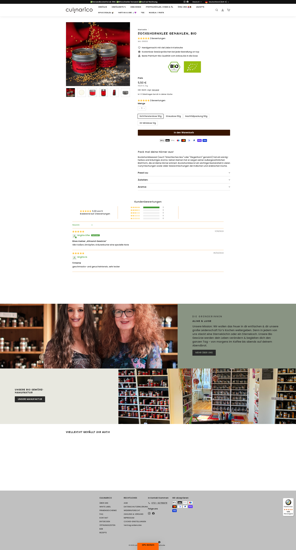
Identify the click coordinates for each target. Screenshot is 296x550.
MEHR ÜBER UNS (204, 352)
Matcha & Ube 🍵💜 (127, 13)
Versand (155, 90)
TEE (142, 13)
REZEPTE (200, 7)
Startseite (142, 29)
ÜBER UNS (103, 503)
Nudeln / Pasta (156, 13)
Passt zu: (143, 172)
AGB (126, 503)
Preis (140, 78)
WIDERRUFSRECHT (132, 510)
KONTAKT (103, 517)
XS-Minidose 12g (148, 123)
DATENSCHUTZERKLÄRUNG (136, 506)
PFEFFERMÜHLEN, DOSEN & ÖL (159, 7)
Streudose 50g (173, 116)
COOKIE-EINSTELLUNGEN (135, 521)
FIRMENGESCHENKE (108, 510)
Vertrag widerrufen (133, 525)
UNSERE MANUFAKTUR (30, 399)
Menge (141, 103)
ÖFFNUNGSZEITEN (107, 525)
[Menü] (292, 499)
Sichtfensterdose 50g (151, 116)
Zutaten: (143, 179)
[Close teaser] (159, 542)
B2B (101, 529)
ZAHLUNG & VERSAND (133, 514)
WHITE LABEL (105, 506)
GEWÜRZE (102, 7)
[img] (78, 231)
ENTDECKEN (104, 521)
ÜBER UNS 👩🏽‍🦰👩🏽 (184, 7)
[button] (144, 38)
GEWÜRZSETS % (119, 7)
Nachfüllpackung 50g (196, 116)
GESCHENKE (135, 7)
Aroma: (142, 186)
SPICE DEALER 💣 (106, 13)
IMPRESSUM (129, 517)
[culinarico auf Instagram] (149, 513)
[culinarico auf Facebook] (153, 513)
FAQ (101, 514)
